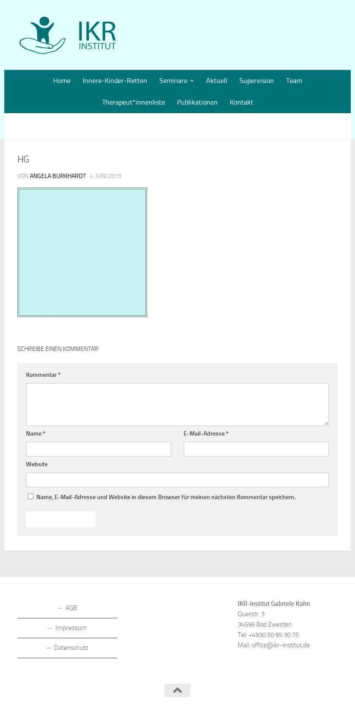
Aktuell (216, 80)
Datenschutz (71, 648)
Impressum (71, 628)
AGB (71, 608)
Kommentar (43, 375)
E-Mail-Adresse (206, 433)
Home (62, 80)
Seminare (173, 80)
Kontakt (241, 102)
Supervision (256, 80)
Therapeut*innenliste (133, 102)
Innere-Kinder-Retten (115, 80)
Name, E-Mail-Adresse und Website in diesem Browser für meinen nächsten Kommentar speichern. (166, 497)
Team (294, 80)
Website (37, 464)
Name (35, 433)
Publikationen (197, 102)
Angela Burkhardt (58, 176)
